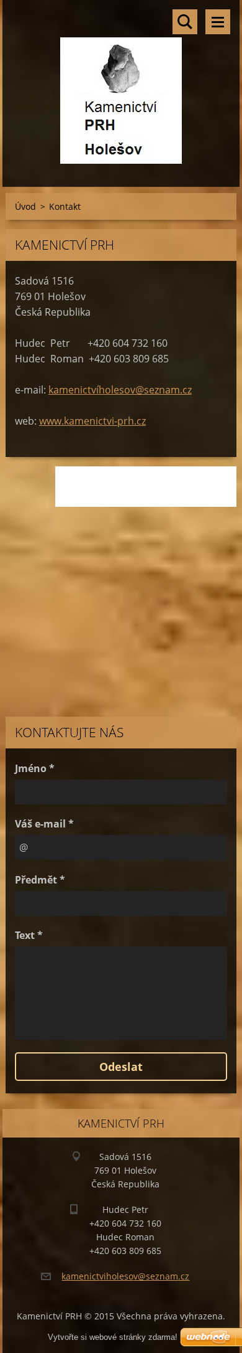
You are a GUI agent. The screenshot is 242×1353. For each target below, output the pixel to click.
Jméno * (35, 768)
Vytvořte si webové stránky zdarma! (112, 1337)
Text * (29, 935)
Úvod (25, 206)
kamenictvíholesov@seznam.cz (120, 390)
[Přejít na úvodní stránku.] (121, 85)
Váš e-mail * (44, 824)
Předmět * (40, 880)
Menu (217, 21)
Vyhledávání (185, 21)
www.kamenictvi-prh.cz (92, 421)
